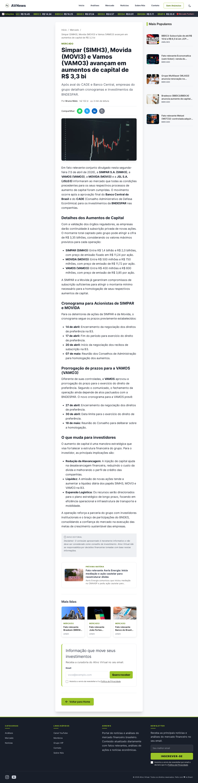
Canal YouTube (61, 733)
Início (81, 5)
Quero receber (121, 674)
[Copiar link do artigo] (102, 111)
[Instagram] (7, 777)
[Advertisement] (28, 68)
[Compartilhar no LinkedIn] (94, 111)
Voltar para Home (79, 701)
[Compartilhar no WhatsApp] (79, 111)
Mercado (109, 5)
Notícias (124, 5)
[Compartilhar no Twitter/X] (87, 111)
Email (68, 668)
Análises (94, 5)
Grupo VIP (58, 743)
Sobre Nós (140, 5)
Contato (155, 5)
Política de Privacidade (111, 681)
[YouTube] (14, 777)
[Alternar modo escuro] (189, 5)
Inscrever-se (172, 756)
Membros (58, 738)
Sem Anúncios (173, 5)
